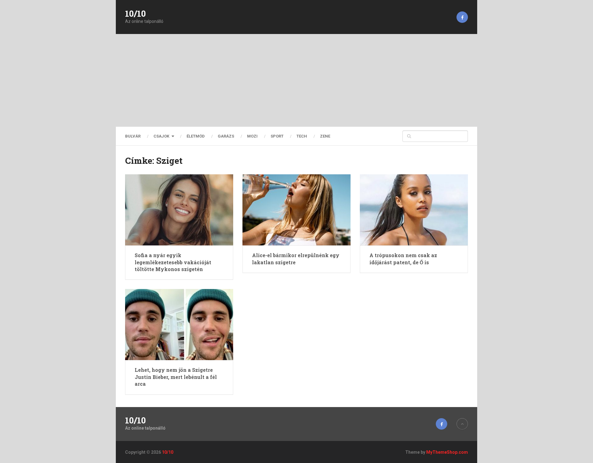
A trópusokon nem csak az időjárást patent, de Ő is (403, 258)
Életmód (196, 136)
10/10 (135, 13)
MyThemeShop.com (447, 452)
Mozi (252, 136)
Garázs (226, 136)
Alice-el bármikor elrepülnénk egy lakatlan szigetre (295, 258)
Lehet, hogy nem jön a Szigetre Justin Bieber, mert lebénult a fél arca (176, 377)
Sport (277, 136)
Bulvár (133, 136)
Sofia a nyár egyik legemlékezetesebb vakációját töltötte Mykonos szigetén (173, 262)
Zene (325, 136)
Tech (301, 136)
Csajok (161, 136)
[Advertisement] (296, 80)
